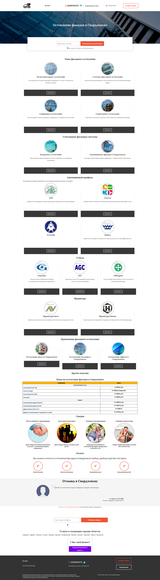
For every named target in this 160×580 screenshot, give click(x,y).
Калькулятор (112, 5)
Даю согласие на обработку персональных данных (81, 48)
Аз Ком (25, 561)
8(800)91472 (73, 5)
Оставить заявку (130, 6)
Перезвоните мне (92, 6)
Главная (61, 507)
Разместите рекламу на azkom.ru (80, 549)
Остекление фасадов (71, 507)
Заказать (51, 93)
